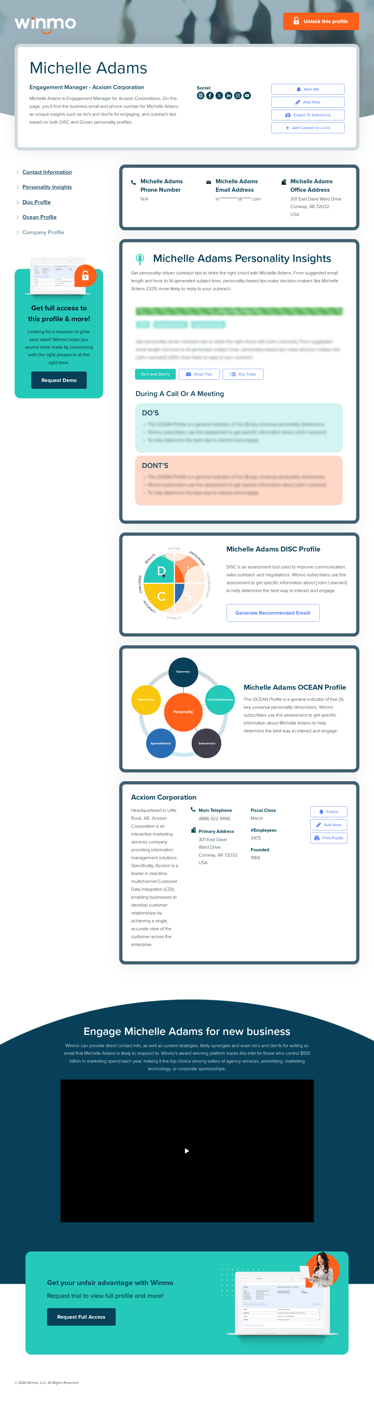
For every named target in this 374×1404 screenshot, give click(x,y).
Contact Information (47, 172)
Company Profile (43, 232)
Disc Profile (36, 202)
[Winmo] (58, 25)
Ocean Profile (39, 217)
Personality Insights (47, 187)
